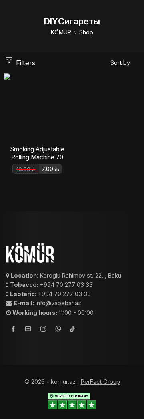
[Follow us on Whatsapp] (58, 329)
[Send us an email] (28, 330)
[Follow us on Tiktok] (72, 329)
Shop (86, 32)
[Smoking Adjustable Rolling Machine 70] (37, 106)
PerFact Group (100, 381)
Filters (24, 63)
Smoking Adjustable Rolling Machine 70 (37, 153)
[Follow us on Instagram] (43, 330)
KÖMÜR (61, 32)
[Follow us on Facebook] (13, 329)
